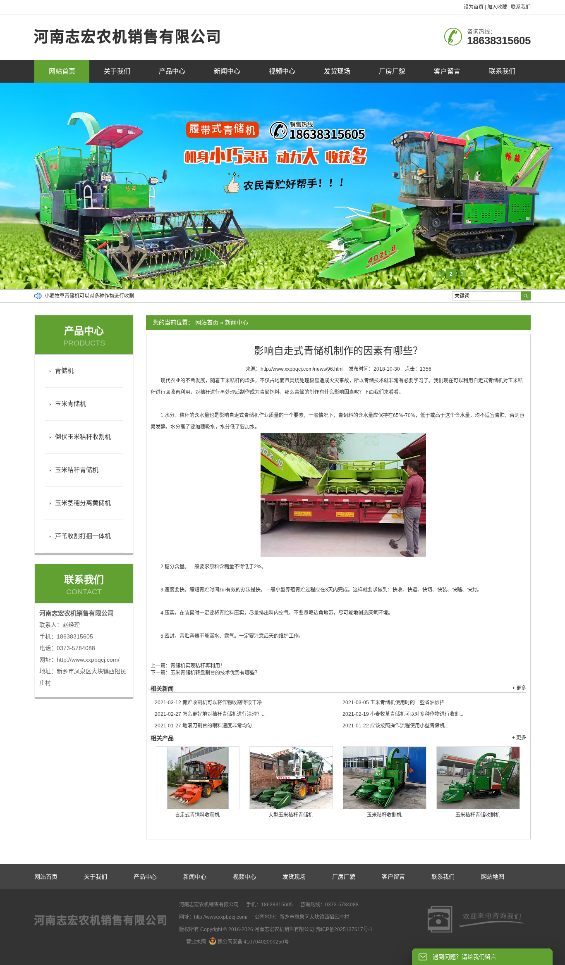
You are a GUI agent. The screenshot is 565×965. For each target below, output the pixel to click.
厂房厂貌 (392, 71)
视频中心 (282, 71)
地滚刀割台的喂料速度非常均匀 (79, 296)
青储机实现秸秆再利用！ (197, 666)
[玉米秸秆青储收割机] (478, 777)
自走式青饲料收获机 (197, 815)
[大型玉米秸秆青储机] (291, 777)
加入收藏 (497, 7)
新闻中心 (227, 71)
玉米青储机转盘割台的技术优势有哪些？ (215, 673)
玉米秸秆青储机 (76, 469)
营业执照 (196, 942)
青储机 (64, 370)
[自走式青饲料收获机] (197, 777)
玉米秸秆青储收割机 (477, 815)
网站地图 (492, 876)
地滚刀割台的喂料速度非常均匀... (205, 726)
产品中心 (172, 71)
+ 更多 (519, 688)
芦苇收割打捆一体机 (83, 535)
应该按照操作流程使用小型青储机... (395, 726)
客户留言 (447, 71)
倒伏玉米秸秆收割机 (83, 436)
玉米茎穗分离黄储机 (83, 502)
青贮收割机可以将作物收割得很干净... (210, 702)
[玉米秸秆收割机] (384, 777)
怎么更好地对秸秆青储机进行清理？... (210, 714)
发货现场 (337, 71)
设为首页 (474, 7)
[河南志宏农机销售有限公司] (127, 48)
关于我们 (117, 71)
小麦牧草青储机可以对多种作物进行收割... (402, 714)
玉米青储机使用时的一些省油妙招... (395, 702)
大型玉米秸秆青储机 (290, 815)
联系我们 (521, 7)
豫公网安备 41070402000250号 (253, 942)
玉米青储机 (70, 403)
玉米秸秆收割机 (384, 815)
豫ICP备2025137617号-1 (344, 929)
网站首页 (62, 71)
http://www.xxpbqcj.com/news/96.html (302, 369)
